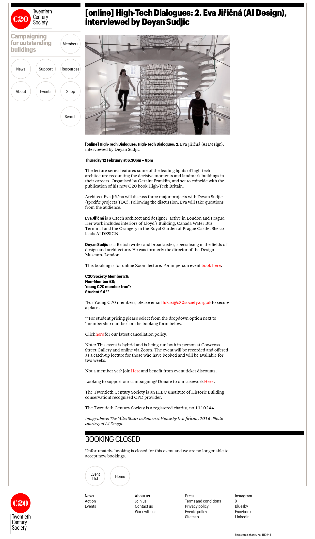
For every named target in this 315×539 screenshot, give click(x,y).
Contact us (144, 506)
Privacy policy (197, 506)
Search (71, 116)
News (20, 68)
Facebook (243, 511)
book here (211, 265)
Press (189, 495)
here (99, 334)
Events (45, 91)
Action (90, 500)
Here (136, 371)
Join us (140, 500)
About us (142, 495)
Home (120, 476)
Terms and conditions (203, 500)
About (21, 91)
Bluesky (241, 506)
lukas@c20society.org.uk (187, 302)
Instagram (243, 495)
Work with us (145, 511)
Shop (70, 91)
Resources (70, 68)
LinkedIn (242, 516)
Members (70, 43)
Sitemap (192, 516)
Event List (95, 476)
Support (46, 68)
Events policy (196, 511)
